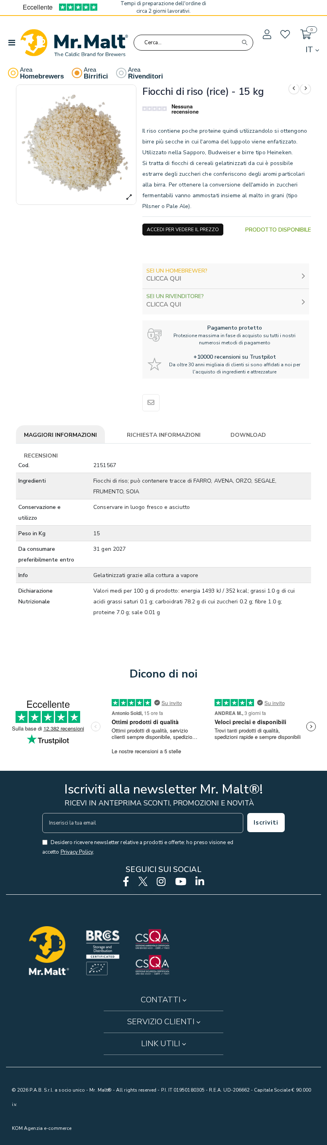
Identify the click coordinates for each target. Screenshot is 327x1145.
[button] (266, 34)
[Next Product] (305, 88)
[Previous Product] (293, 88)
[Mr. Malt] (74, 42)
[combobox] (193, 43)
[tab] (60, 435)
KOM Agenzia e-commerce (41, 1128)
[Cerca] (244, 43)
